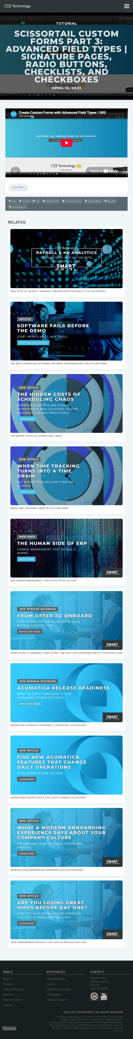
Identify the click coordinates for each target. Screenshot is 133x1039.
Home (6, 979)
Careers (7, 1005)
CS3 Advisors (54, 994)
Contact (7, 984)
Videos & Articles (56, 979)
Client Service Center (59, 989)
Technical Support (57, 999)
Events (50, 984)
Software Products (13, 989)
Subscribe (17, 187)
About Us (8, 994)
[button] (127, 6)
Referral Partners (12, 999)
